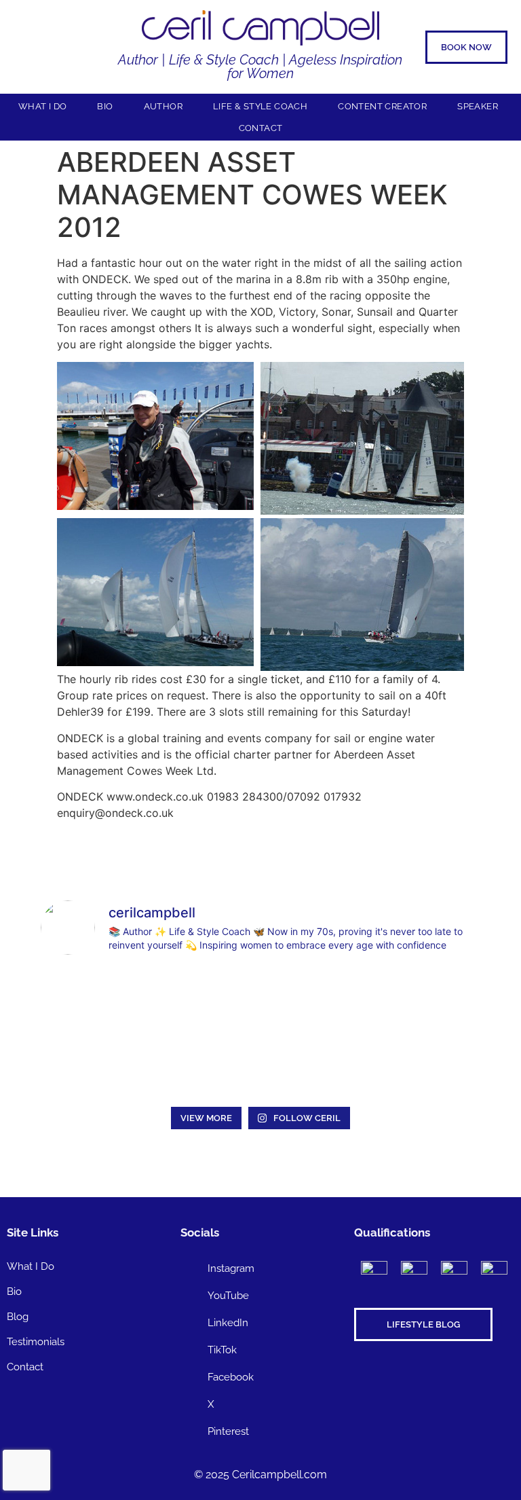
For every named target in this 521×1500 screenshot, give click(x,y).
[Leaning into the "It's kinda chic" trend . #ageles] (205, 1000)
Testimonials (35, 1342)
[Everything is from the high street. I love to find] (93, 1000)
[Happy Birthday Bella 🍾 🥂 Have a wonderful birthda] (205, 1065)
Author (163, 106)
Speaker (477, 106)
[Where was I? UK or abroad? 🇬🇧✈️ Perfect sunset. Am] (93, 1065)
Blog (17, 1317)
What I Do (42, 106)
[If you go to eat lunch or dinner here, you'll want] (316, 1000)
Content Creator (382, 106)
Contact (261, 128)
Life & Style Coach (260, 106)
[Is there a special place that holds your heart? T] (428, 1000)
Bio (105, 106)
